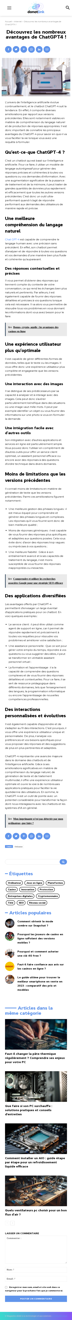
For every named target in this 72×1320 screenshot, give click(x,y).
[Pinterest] (23, 49)
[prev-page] (7, 1223)
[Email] (47, 49)
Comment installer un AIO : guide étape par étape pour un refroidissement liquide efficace (35, 1162)
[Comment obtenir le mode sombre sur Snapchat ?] (9, 923)
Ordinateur (19, 847)
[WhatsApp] (31, 49)
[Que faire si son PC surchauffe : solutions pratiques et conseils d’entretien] (36, 1086)
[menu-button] (9, 7)
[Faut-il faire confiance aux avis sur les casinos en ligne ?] (9, 966)
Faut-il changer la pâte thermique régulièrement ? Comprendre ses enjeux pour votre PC (35, 1058)
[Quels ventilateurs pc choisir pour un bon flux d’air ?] (36, 1191)
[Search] (63, 861)
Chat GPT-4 (12, 239)
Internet (18, 21)
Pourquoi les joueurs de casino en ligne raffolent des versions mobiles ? (40, 938)
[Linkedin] (39, 49)
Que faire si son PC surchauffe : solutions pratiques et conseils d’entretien (28, 1110)
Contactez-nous (60, 1316)
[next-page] (12, 1223)
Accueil (8, 21)
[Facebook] (8, 49)
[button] (67, 8)
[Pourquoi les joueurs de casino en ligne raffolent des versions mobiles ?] (9, 936)
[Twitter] (16, 49)
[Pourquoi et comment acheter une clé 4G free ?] (9, 953)
